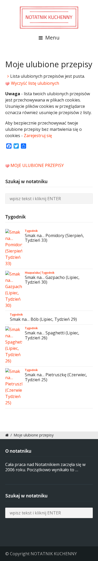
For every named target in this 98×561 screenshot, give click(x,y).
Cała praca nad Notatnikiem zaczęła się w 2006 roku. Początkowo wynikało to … (45, 467)
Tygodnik (31, 231)
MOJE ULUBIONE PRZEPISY (37, 165)
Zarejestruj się (38, 135)
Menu (52, 37)
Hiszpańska (32, 273)
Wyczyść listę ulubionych (34, 83)
